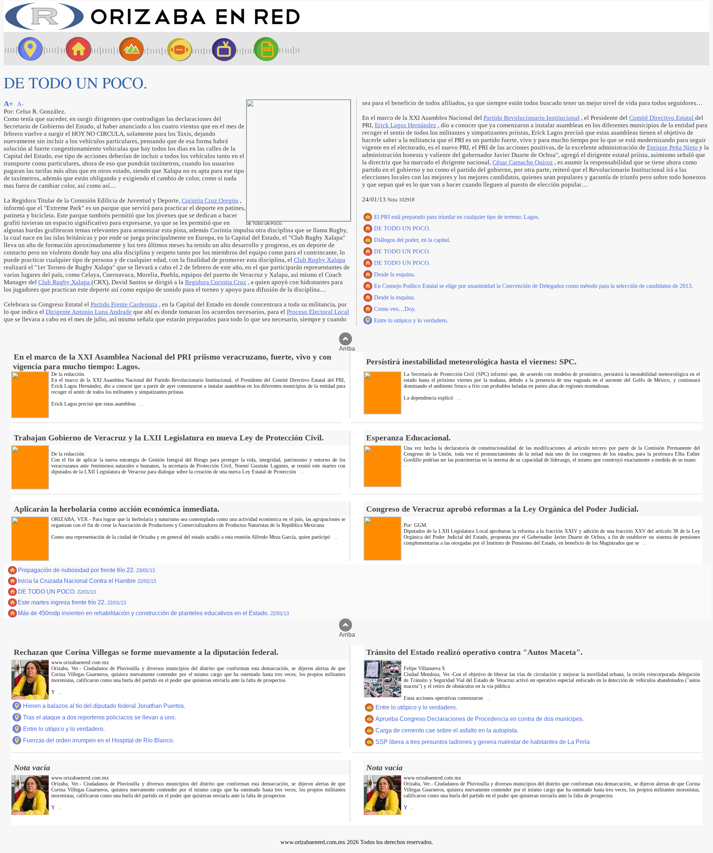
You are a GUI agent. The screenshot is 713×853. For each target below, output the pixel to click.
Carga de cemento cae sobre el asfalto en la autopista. (446, 730)
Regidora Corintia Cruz (215, 282)
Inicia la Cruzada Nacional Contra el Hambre (87, 581)
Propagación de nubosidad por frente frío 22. (86, 570)
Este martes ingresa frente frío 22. (72, 602)
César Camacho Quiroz (522, 162)
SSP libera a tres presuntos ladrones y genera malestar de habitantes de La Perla (482, 742)
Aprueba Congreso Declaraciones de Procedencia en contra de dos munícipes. (479, 719)
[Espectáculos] (221, 48)
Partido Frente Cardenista (124, 304)
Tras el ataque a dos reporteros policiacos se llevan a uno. (99, 717)
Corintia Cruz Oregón (210, 200)
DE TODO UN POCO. (402, 228)
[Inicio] (152, 30)
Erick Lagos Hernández (405, 125)
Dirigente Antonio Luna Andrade (89, 311)
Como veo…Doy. (395, 309)
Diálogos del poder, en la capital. (412, 240)
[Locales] (76, 48)
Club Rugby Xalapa (319, 259)
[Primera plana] (28, 48)
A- (20, 104)
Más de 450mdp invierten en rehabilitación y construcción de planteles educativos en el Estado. (153, 613)
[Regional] (124, 48)
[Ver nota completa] (30, 416)
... (141, 404)
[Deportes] (173, 48)
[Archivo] (273, 48)
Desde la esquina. (394, 274)
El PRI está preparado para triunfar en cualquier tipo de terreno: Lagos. (457, 217)
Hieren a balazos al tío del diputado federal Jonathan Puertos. (104, 706)
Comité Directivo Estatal (662, 117)
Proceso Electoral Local (318, 311)
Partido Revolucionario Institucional (532, 117)
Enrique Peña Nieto (673, 147)
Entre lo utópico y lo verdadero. (411, 320)
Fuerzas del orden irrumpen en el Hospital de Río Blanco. (98, 740)
